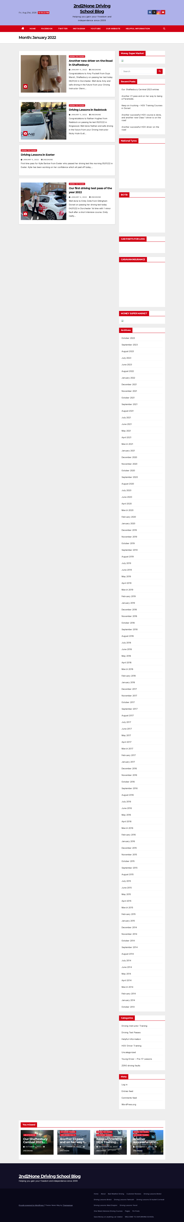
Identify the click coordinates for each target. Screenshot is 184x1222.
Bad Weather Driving (116, 1194)
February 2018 (129, 676)
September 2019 (130, 550)
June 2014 (127, 967)
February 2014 (129, 993)
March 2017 (127, 748)
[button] (164, 28)
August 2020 (128, 484)
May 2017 (126, 735)
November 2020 (129, 464)
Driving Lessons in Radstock (88, 109)
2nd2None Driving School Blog (49, 1176)
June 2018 (127, 649)
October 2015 (128, 861)
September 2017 (130, 709)
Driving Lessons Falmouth (124, 1200)
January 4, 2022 (79, 197)
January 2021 (128, 450)
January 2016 (128, 841)
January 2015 (128, 921)
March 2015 (127, 907)
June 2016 (127, 808)
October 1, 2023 (33, 1147)
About (103, 1194)
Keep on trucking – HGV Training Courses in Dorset (110, 1142)
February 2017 (129, 755)
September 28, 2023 (71, 1147)
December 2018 (129, 609)
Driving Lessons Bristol (152, 1194)
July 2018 (126, 642)
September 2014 (130, 947)
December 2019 (129, 530)
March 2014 (127, 987)
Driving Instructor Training (134, 1026)
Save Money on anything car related (108, 1217)
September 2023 (130, 344)
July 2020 (126, 490)
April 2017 (126, 742)
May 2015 (126, 894)
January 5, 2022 (79, 115)
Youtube (96, 28)
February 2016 (129, 834)
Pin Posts (136, 1211)
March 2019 (127, 589)
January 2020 (128, 523)
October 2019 (128, 543)
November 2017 (129, 695)
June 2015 (127, 887)
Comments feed (129, 1098)
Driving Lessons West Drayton (105, 1205)
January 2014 (128, 1000)
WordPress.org (129, 1104)
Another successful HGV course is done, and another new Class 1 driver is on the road (142, 118)
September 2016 (130, 788)
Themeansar (68, 1205)
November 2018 (129, 616)
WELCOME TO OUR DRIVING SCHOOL (139, 1217)
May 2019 (126, 576)
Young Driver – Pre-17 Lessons (137, 1059)
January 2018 (128, 682)
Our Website (113, 28)
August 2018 (128, 636)
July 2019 (126, 563)
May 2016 (126, 815)
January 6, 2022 (79, 70)
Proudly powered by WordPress (31, 1205)
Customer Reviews (134, 1194)
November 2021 (129, 391)
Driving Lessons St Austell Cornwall (150, 1200)
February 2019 (129, 596)
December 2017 (129, 689)
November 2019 (129, 536)
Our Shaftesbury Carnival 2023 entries (140, 89)
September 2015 (129, 868)
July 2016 (126, 801)
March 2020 (127, 510)
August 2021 (128, 411)
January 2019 (128, 603)
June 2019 (127, 570)
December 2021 (129, 384)
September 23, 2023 (108, 1147)
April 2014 (127, 980)
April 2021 (126, 437)
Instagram (79, 28)
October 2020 (128, 470)
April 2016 (126, 821)
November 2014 (129, 934)
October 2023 (128, 338)
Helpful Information (138, 28)
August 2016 (128, 795)
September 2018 (130, 629)
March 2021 (127, 444)
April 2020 (127, 503)
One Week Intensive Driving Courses (108, 1211)
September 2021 (129, 404)
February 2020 (129, 517)
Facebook (47, 28)
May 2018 (126, 656)
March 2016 (127, 828)
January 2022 (128, 378)
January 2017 (128, 762)
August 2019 (128, 556)
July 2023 (126, 358)
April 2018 (126, 662)
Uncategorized (129, 1052)
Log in (124, 1084)
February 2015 (129, 914)
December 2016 (129, 768)
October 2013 (128, 1007)
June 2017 (127, 729)
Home (33, 28)
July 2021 (126, 417)
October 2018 (128, 623)
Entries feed (127, 1091)
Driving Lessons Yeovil (128, 1205)
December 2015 (129, 848)
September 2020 (130, 477)
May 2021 (126, 431)
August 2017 (128, 715)
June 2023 (127, 364)
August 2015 (128, 874)
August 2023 (128, 351)
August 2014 (128, 954)
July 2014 (126, 960)
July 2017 (126, 722)
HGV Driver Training (131, 1045)
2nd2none (96, 70)
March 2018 (127, 669)
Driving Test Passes (77, 56)
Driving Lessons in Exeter (38, 154)
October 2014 (128, 940)
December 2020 (129, 457)
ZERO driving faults (131, 1065)
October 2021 (128, 397)
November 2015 (129, 854)
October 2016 (128, 781)
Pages (127, 1211)
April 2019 (126, 583)
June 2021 (127, 424)
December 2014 (129, 927)
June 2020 (127, 497)
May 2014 (126, 974)
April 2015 (126, 901)
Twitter (63, 28)
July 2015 (126, 881)
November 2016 (129, 775)
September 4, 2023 (144, 1147)
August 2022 (128, 371)
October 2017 (128, 702)
